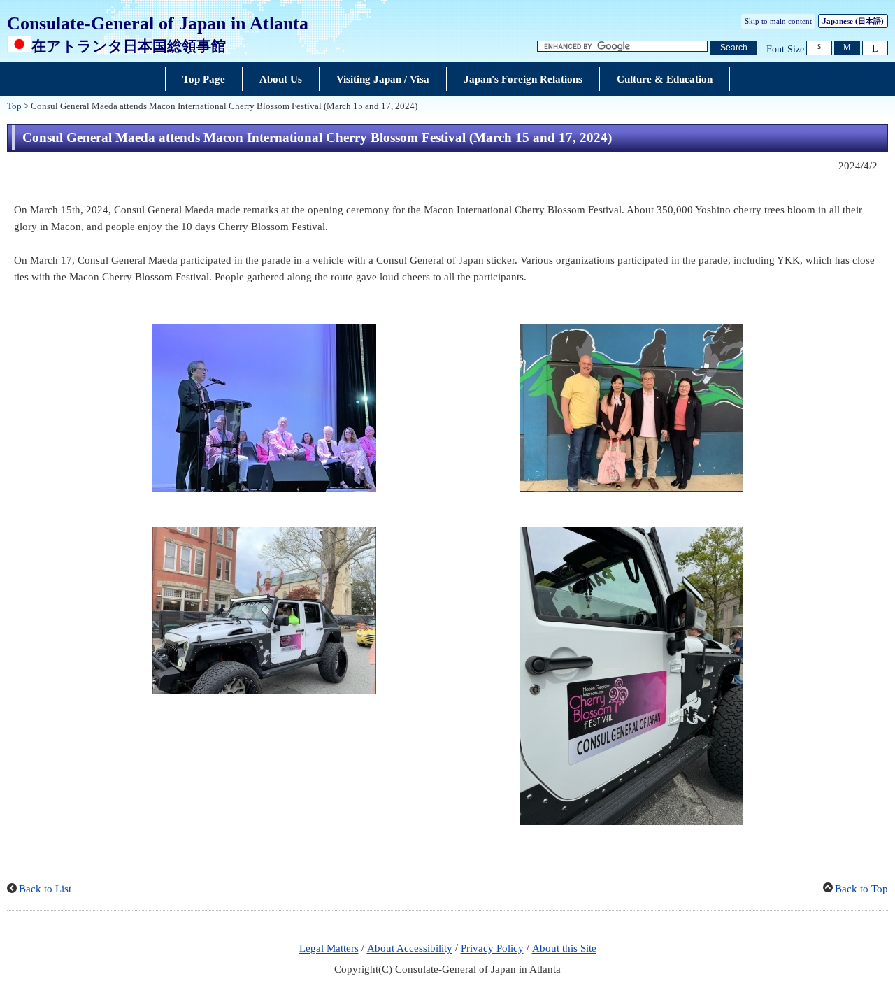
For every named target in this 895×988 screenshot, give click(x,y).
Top (14, 106)
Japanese (853, 21)
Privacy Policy (492, 948)
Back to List (45, 888)
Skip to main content (778, 21)
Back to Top (861, 888)
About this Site (564, 948)
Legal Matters (329, 948)
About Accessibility (409, 948)
